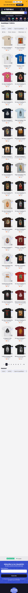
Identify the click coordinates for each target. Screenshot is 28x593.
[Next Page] (24, 364)
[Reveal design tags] (11, 45)
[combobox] (12, 12)
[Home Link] (9, 9)
